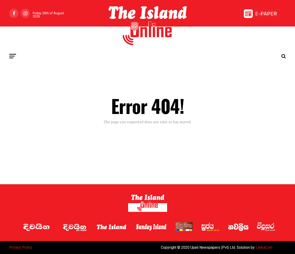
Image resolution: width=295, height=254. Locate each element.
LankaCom (264, 247)
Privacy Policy (20, 247)
